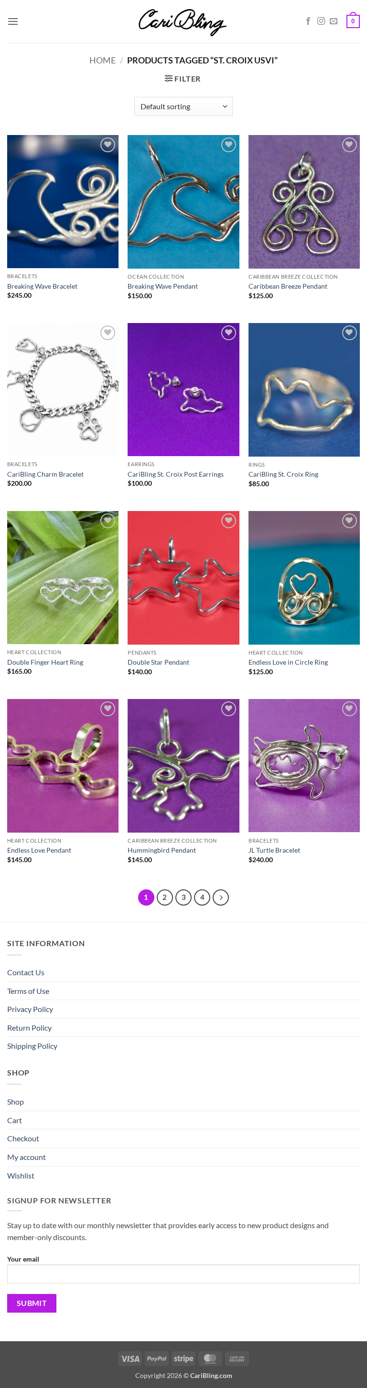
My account (26, 1156)
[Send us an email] (333, 21)
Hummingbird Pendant (162, 850)
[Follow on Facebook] (308, 21)
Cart (14, 1120)
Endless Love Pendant (39, 850)
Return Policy (29, 1027)
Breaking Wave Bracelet (42, 286)
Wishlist (20, 1175)
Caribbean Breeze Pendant (287, 286)
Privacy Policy (30, 1008)
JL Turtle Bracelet (274, 850)
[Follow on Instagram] (321, 21)
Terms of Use (28, 990)
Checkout (23, 1138)
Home (102, 60)
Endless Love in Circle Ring (288, 662)
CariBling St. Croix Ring (283, 474)
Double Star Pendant (158, 662)
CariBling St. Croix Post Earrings (176, 474)
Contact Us (25, 972)
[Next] (221, 897)
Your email (23, 1259)
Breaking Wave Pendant (163, 286)
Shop (15, 1101)
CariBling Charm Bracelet (45, 474)
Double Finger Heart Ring (45, 662)
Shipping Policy (32, 1045)
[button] (13, 21)
